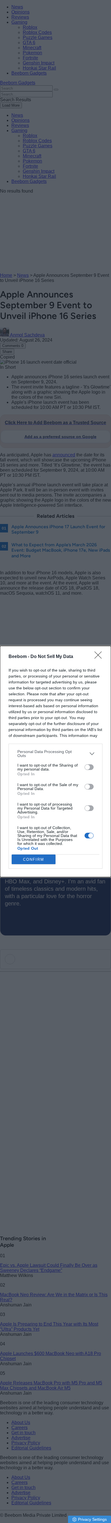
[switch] (89, 767)
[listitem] (55, 754)
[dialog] (55, 761)
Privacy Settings (92, 1519)
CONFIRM (33, 859)
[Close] (99, 657)
